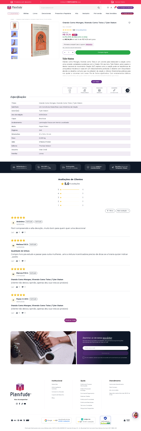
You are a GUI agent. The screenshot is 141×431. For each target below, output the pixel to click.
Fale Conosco (113, 387)
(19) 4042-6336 (113, 390)
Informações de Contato (56, 388)
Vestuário (85, 13)
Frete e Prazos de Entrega (86, 389)
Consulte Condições (72, 167)
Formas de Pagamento (87, 393)
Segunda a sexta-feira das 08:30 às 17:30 (119, 394)
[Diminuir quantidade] (65, 52)
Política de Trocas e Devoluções (86, 385)
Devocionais (46, 13)
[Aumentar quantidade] (73, 52)
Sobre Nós (55, 384)
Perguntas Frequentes (87, 408)
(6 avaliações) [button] (81, 30)
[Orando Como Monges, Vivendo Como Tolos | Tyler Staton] (14, 34)
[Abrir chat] (135, 415)
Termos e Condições (86, 405)
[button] (26, 13)
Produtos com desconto (22, 2)
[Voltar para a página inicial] (15, 8)
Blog (53, 398)
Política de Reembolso (87, 402)
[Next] (100, 2)
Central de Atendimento (116, 384)
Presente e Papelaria (63, 13)
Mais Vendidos (111, 13)
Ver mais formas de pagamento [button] (72, 47)
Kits (76, 13)
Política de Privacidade (87, 399)
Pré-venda (98, 13)
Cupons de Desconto (58, 395)
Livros (35, 13)
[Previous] (41, 2)
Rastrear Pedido (120, 2)
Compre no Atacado (58, 392)
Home (12, 19)
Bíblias (26, 13)
